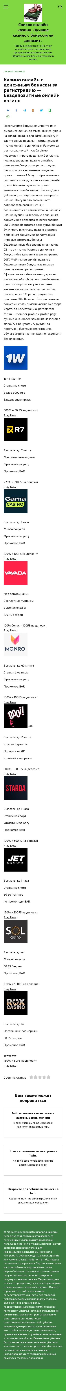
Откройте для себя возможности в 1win (33, 1191)
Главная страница (14, 71)
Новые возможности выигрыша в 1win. (33, 1153)
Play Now (10, 415)
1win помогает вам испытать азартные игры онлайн (33, 1115)
